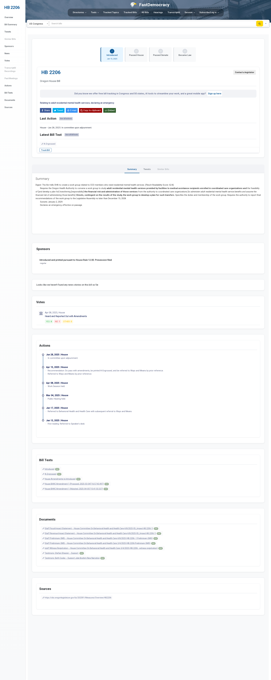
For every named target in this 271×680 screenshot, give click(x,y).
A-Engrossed (49, 144)
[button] (266, 23)
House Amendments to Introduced (62, 479)
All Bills (145, 12)
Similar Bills (10, 39)
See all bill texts (71, 135)
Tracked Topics (111, 12)
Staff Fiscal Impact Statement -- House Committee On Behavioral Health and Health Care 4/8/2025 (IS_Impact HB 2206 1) (101, 528)
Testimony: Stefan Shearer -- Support (64, 553)
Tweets (8, 32)
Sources (8, 107)
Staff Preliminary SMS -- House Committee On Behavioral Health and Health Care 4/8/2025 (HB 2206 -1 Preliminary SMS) (101, 538)
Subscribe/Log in (208, 12)
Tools (93, 12)
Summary (132, 169)
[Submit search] (259, 23)
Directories (78, 12)
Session (189, 12)
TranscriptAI (174, 12)
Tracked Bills (130, 12)
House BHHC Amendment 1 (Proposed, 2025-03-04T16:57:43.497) (76, 484)
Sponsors (9, 46)
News (7, 53)
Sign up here (214, 93)
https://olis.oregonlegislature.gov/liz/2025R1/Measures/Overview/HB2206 (78, 598)
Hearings (158, 12)
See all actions (66, 119)
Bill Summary (11, 24)
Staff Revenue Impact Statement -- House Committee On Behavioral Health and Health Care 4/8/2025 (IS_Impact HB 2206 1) (102, 533)
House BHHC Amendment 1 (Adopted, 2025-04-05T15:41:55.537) (76, 489)
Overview (9, 17)
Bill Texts (9, 93)
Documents (10, 100)
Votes (7, 61)
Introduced (52, 469)
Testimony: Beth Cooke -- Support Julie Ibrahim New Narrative (74, 558)
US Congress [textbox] (36, 23)
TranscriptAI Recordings (10, 69)
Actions (8, 85)
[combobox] (38, 23)
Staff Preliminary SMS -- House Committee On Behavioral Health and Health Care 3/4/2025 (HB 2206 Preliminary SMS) (100, 543)
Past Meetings (11, 78)
